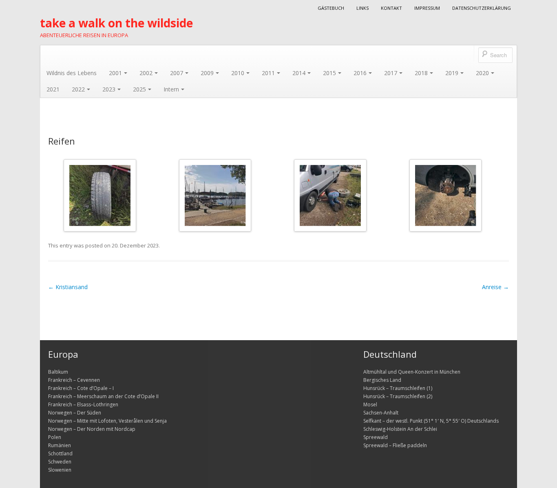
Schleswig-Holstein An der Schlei (400, 429)
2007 (176, 73)
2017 (390, 73)
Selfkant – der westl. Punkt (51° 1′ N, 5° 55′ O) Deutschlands (431, 420)
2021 (53, 89)
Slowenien (59, 469)
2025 (139, 89)
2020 (482, 73)
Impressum (427, 8)
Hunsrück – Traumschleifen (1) (397, 388)
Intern (171, 89)
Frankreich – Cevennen (74, 380)
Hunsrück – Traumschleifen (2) (397, 396)
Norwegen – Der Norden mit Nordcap (91, 429)
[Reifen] (100, 195)
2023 (108, 89)
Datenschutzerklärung (481, 8)
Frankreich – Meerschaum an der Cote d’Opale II (103, 396)
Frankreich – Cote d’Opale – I (81, 388)
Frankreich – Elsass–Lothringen (83, 404)
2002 (146, 73)
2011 (268, 73)
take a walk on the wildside (116, 23)
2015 (329, 73)
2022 (78, 89)
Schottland (60, 453)
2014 (298, 73)
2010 (237, 73)
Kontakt (391, 8)
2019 (451, 73)
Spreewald (375, 437)
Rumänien (59, 445)
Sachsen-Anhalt (380, 412)
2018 (421, 73)
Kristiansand (68, 287)
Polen (54, 437)
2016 (360, 73)
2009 (207, 73)
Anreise (495, 287)
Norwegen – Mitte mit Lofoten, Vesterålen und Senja (107, 420)
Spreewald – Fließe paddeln (395, 445)
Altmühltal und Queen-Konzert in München (411, 371)
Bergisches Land (382, 380)
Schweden (59, 461)
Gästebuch (331, 8)
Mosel (370, 404)
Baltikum (58, 371)
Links (362, 8)
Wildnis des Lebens (71, 73)
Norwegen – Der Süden (74, 412)
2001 (115, 73)
